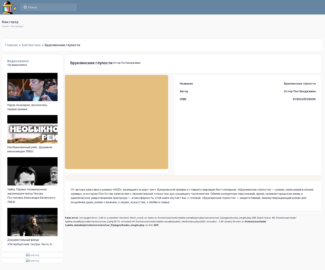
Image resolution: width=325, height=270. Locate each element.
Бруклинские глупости (91, 63)
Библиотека (31, 45)
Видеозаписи (18, 61)
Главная (11, 45)
